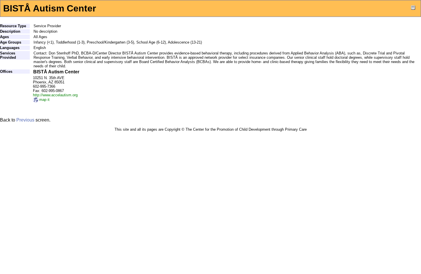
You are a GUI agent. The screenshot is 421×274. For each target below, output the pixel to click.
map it (44, 99)
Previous (25, 120)
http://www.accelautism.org (55, 95)
